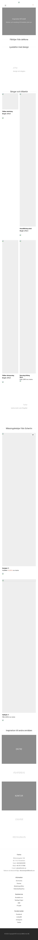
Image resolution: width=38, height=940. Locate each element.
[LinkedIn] (13, 938)
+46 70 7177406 (20, 865)
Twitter (19, 922)
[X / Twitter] (10, 938)
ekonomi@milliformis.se (27, 870)
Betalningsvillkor (19, 886)
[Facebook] (5, 938)
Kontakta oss (19, 897)
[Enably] (3, 117)
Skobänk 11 (5, 568)
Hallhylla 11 (5, 715)
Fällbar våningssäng (8, 375)
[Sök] (27, 5)
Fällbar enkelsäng (7, 111)
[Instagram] (8, 938)
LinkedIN (19, 917)
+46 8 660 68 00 (20, 863)
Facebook (19, 914)
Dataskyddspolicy (19, 889)
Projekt (19, 905)
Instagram (19, 919)
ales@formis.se (21, 868)
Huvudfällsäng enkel (26, 228)
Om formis (19, 880)
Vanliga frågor (19, 900)
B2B (19, 903)
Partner (19, 883)
